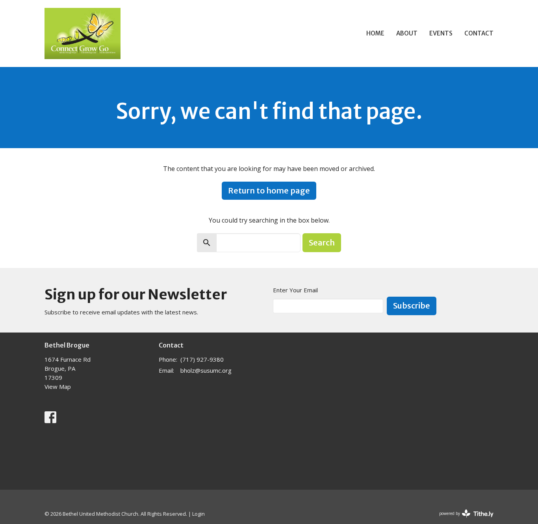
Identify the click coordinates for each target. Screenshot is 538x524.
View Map (58, 386)
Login (198, 513)
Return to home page (269, 190)
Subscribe (411, 305)
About (406, 33)
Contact (478, 33)
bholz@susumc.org (206, 370)
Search (322, 242)
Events (441, 33)
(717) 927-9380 (202, 359)
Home (375, 33)
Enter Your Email (295, 290)
